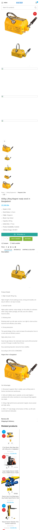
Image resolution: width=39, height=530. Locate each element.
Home (3, 192)
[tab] (8, 250)
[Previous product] (2, 194)
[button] (8, 443)
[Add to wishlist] (12, 443)
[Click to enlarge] (4, 141)
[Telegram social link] (15, 247)
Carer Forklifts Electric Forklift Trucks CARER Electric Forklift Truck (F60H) (10, 472)
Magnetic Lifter (22, 192)
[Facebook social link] (6, 247)
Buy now (28, 238)
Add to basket (15, 238)
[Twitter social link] (8, 247)
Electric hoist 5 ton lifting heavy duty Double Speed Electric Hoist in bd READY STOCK (10, 498)
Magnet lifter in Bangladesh (9, 354)
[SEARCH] (35, 7)
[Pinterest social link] (11, 247)
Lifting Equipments (11, 192)
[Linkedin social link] (13, 247)
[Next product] (6, 194)
